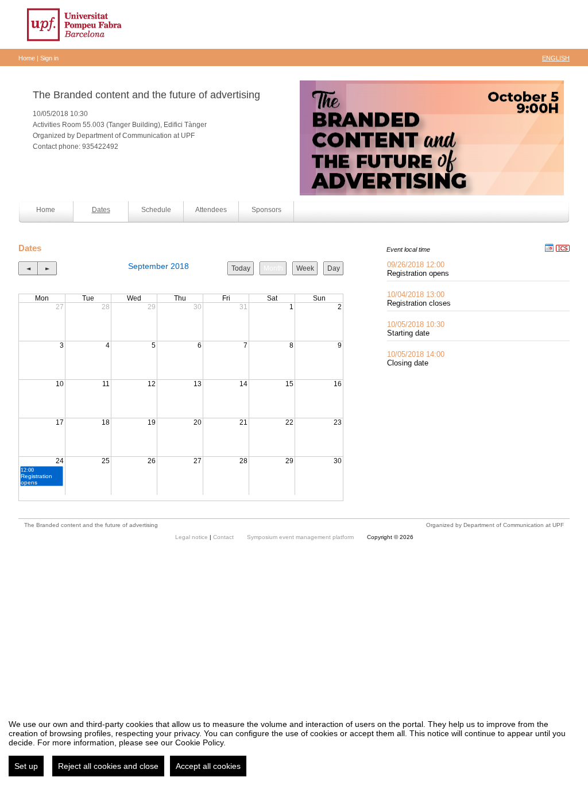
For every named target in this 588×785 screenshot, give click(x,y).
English (556, 58)
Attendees (211, 210)
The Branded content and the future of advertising (146, 95)
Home (26, 58)
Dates (101, 210)
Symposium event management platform (301, 537)
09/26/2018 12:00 (415, 264)
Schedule (156, 210)
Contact (224, 537)
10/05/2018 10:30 (415, 324)
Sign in (49, 58)
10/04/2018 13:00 (415, 294)
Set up (26, 766)
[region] (294, 743)
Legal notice (192, 537)
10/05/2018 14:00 (415, 354)
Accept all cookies (208, 766)
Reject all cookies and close (108, 766)
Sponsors (266, 210)
